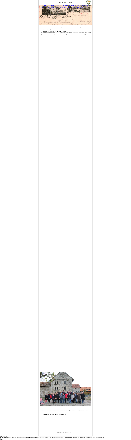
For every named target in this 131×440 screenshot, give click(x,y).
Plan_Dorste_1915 (84, 5)
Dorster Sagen (45, 7)
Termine (52, 7)
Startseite (45, 5)
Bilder (76, 5)
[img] (88, 2)
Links (69, 7)
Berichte (58, 7)
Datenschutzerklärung (77, 7)
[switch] (0, 438)
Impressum (86, 7)
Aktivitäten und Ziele (68, 5)
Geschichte (58, 5)
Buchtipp (64, 7)
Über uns (51, 5)
